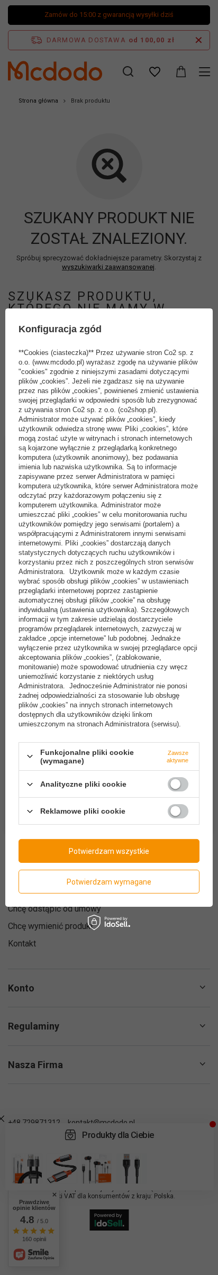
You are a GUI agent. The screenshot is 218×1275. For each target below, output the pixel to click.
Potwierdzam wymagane (109, 881)
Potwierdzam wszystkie (109, 850)
